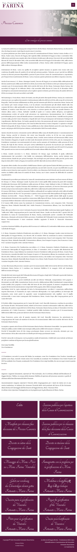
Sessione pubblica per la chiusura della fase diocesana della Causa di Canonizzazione (57, 429)
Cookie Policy (19, 545)
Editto (19, 405)
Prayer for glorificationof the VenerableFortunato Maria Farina (57, 505)
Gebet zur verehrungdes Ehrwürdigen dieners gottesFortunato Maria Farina (19, 486)
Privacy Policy (19, 543)
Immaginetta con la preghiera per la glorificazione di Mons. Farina (57, 467)
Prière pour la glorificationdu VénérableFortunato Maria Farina (19, 524)
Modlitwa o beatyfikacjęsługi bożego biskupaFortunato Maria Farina (57, 486)
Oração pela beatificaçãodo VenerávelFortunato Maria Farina (57, 524)
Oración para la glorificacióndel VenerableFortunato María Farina (19, 505)
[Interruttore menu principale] (73, 5)
